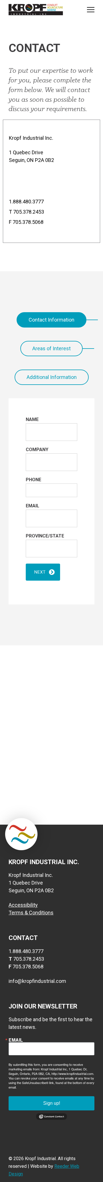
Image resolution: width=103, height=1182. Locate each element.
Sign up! (51, 1103)
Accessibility (23, 905)
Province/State (45, 536)
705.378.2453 (28, 212)
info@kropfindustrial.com (37, 981)
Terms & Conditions (31, 913)
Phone (33, 479)
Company (37, 449)
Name (32, 419)
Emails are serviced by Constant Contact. (46, 1087)
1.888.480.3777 (26, 202)
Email (32, 505)
